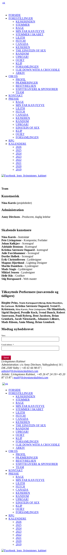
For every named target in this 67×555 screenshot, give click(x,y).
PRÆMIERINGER (27, 82)
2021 (18, 163)
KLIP (19, 63)
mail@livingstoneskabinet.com (31, 377)
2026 (18, 146)
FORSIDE (15, 15)
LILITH (20, 37)
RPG (11, 140)
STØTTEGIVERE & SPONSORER (37, 89)
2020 (18, 166)
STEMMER (23, 24)
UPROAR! (22, 56)
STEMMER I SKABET (29, 34)
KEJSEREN (23, 47)
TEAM (20, 92)
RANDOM (22, 53)
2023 (18, 156)
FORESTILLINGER (21, 18)
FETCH (20, 111)
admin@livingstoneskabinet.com (19, 371)
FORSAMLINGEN (27, 66)
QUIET (20, 60)
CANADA (22, 44)
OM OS (13, 76)
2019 (18, 169)
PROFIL (21, 79)
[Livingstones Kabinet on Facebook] (23, 175)
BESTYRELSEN (26, 85)
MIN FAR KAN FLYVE (30, 31)
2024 (18, 153)
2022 (18, 159)
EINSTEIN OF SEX (27, 127)
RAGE (20, 27)
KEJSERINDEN (25, 21)
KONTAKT (16, 95)
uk (3, 2)
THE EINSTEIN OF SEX (31, 50)
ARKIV (20, 73)
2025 (18, 150)
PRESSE (14, 98)
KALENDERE (17, 143)
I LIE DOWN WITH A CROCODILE (38, 69)
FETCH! (21, 40)
